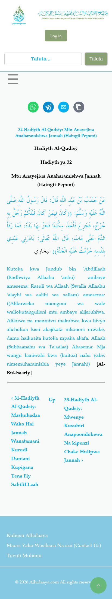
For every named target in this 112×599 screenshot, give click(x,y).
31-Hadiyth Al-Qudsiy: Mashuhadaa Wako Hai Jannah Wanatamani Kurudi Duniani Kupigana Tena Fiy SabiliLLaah (25, 441)
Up (52, 400)
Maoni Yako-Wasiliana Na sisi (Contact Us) (54, 545)
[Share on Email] (63, 107)
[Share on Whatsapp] (33, 107)
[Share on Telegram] (48, 107)
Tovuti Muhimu (24, 555)
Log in (56, 35)
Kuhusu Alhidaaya (27, 535)
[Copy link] (78, 107)
